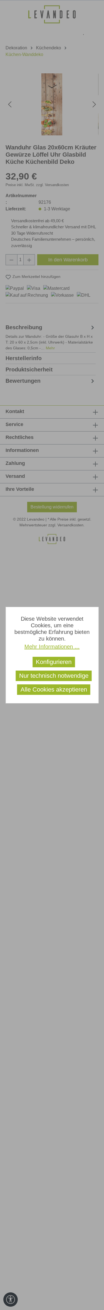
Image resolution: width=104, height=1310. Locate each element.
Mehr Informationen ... (52, 647)
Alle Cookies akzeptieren (54, 689)
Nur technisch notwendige (53, 675)
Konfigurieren (54, 661)
